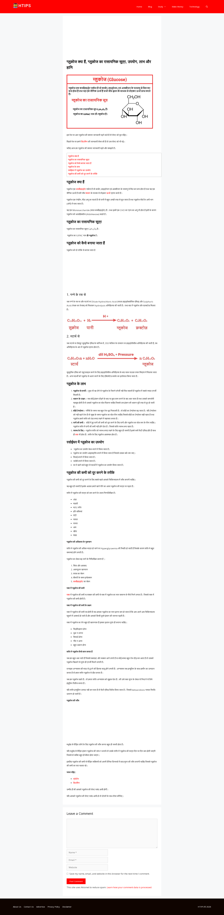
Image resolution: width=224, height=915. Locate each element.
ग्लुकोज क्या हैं (73, 156)
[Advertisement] (112, 39)
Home (139, 6)
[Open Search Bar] (207, 7)
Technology (194, 6)
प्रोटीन (76, 778)
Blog (150, 6)
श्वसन (88, 193)
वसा (76, 434)
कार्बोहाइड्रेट (81, 189)
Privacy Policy (54, 906)
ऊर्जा (108, 193)
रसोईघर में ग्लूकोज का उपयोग (79, 170)
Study (160, 6)
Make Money (177, 6)
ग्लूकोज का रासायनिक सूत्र (78, 159)
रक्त (68, 594)
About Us (17, 906)
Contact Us (29, 906)
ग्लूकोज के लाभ (74, 166)
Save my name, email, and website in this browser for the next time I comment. (109, 873)
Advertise (40, 906)
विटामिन (84, 141)
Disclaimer (67, 906)
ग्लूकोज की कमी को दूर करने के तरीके (83, 173)
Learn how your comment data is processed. (129, 887)
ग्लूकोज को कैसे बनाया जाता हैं (79, 163)
